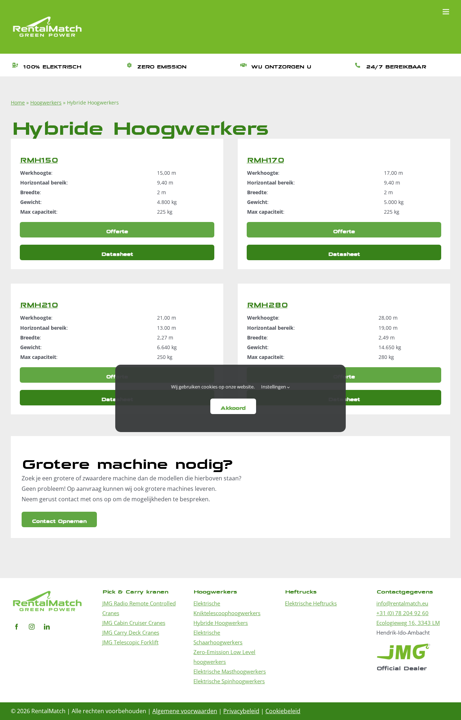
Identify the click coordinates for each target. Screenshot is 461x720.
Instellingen (274, 386)
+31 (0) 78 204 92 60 (402, 613)
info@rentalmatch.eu (402, 603)
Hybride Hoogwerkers (220, 622)
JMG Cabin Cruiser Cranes (133, 622)
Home (18, 102)
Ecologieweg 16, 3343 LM (408, 622)
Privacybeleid (241, 711)
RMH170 (265, 157)
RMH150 (39, 157)
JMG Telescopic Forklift (130, 642)
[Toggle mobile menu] (446, 11)
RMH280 (267, 302)
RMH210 (39, 302)
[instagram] (31, 626)
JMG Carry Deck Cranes (130, 632)
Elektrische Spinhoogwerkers (229, 681)
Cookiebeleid (282, 711)
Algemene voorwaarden (184, 711)
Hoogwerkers (46, 102)
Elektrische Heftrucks (311, 603)
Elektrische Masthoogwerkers (229, 671)
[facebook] (16, 626)
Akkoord (233, 406)
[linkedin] (47, 626)
